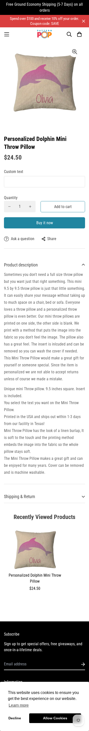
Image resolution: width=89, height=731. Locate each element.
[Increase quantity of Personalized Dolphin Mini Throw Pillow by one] (30, 206)
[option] (44, 82)
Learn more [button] (19, 705)
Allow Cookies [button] (55, 718)
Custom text (13, 171)
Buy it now (44, 222)
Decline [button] (14, 718)
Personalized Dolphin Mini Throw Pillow (35, 578)
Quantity (11, 197)
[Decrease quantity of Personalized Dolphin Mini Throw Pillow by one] (9, 206)
